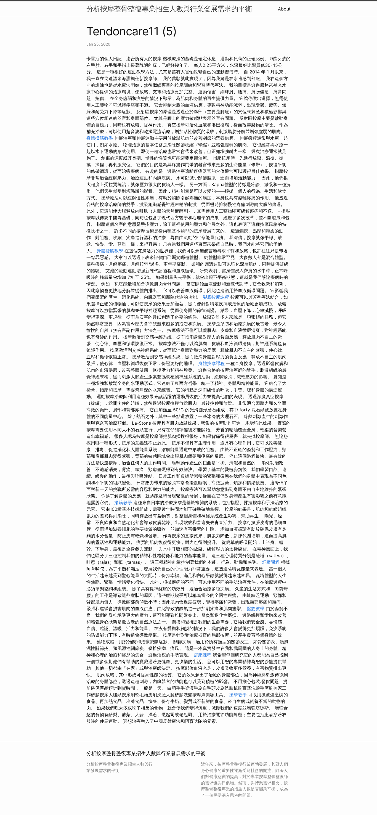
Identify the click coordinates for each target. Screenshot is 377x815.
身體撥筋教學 (99, 138)
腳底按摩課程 (216, 297)
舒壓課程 (271, 562)
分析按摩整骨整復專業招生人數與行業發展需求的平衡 (169, 8)
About (284, 9)
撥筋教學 (123, 502)
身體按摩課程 (211, 363)
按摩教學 (238, 694)
